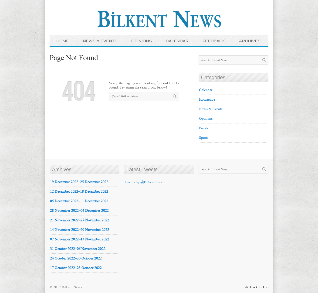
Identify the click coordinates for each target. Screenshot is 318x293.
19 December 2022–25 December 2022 (79, 181)
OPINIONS (141, 41)
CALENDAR (177, 41)
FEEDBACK (214, 41)
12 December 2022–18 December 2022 (79, 191)
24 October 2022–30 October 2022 (76, 258)
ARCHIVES (249, 41)
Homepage (207, 99)
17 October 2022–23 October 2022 (76, 267)
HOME (62, 41)
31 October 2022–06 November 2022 (77, 248)
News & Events (210, 108)
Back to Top (259, 287)
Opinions (206, 118)
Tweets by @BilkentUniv (143, 182)
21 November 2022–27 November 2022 (79, 220)
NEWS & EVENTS (100, 41)
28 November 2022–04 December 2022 (79, 210)
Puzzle (204, 128)
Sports (203, 137)
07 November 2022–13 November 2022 (79, 239)
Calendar (205, 89)
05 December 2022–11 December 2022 (79, 200)
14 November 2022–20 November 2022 (79, 229)
